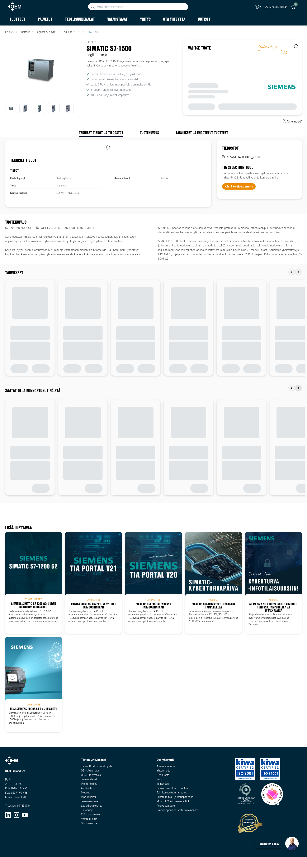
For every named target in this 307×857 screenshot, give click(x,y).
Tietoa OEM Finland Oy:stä (97, 766)
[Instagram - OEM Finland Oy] (16, 815)
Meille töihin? (89, 784)
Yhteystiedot (164, 770)
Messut (85, 792)
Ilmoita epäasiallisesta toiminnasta (177, 810)
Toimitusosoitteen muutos (172, 792)
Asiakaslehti (88, 788)
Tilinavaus (163, 784)
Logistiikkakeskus (91, 805)
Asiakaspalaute (166, 805)
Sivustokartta (89, 823)
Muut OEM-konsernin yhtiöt (173, 801)
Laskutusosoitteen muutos (172, 788)
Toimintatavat (89, 779)
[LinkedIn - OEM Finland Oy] (8, 815)
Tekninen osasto (90, 801)
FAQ (159, 779)
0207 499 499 (19, 788)
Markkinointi (88, 797)
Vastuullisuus (89, 819)
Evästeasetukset (91, 814)
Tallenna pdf (294, 121)
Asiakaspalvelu (166, 766)
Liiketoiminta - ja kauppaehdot (175, 797)
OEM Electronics (91, 775)
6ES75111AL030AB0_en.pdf (243, 157)
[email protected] (15, 797)
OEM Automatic (90, 770)
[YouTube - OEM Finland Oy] (25, 815)
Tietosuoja (87, 810)
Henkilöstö (163, 775)
